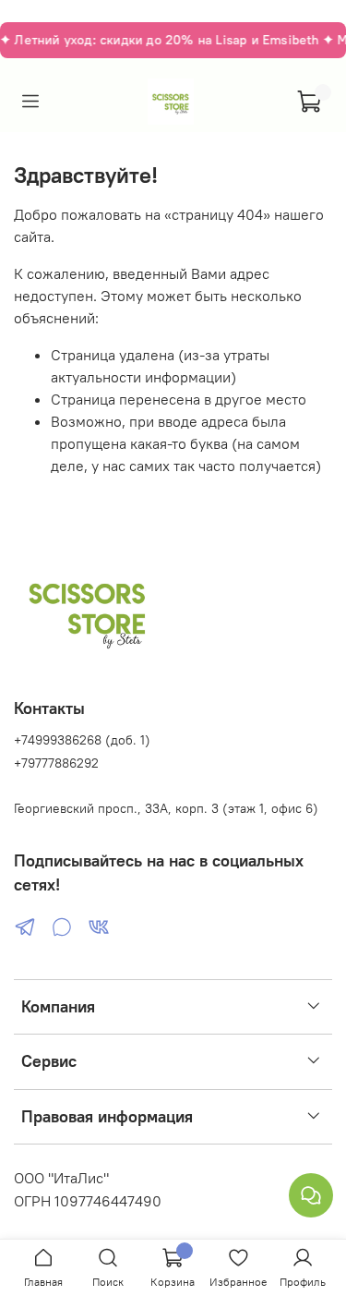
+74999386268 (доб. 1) (82, 740)
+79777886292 (56, 763)
